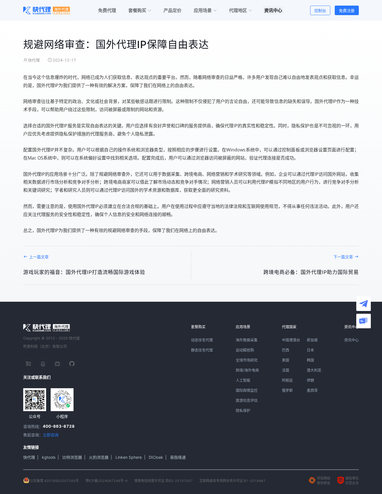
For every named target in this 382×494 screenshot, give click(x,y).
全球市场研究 (247, 360)
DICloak (156, 457)
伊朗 (310, 380)
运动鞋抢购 (245, 350)
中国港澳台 (291, 340)
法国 (285, 370)
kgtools (48, 457)
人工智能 (243, 380)
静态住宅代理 (202, 350)
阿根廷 (287, 380)
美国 (285, 360)
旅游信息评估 (247, 400)
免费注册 (347, 10)
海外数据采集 (247, 340)
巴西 (285, 350)
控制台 (320, 10)
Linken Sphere (128, 457)
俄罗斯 (287, 390)
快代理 (29, 457)
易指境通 (178, 457)
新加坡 (312, 340)
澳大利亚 (314, 370)
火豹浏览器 (99, 457)
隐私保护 (243, 410)
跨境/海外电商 (247, 370)
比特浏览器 (72, 457)
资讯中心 (351, 340)
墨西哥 (312, 390)
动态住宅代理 (202, 340)
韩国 (310, 360)
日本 (310, 350)
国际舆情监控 (247, 390)
